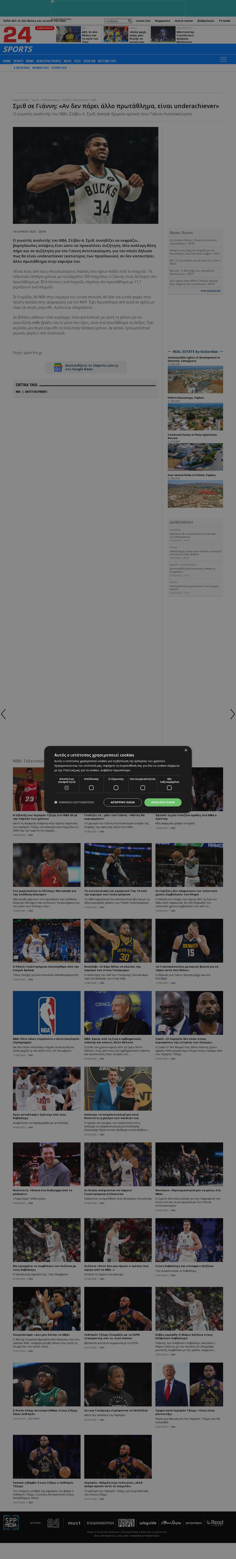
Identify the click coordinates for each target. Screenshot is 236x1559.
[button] (74, 802)
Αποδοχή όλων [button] (163, 802)
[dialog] (118, 779)
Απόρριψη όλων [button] (123, 802)
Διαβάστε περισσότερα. (115, 770)
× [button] (185, 750)
